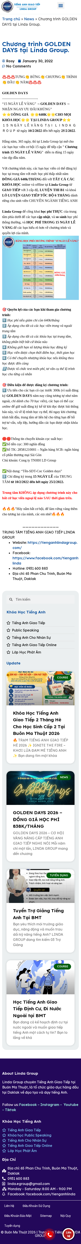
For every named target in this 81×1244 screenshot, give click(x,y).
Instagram (49, 1104)
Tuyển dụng (12, 1225)
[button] (60, 5)
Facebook (28, 1104)
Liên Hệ (9, 1206)
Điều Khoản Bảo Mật (18, 1215)
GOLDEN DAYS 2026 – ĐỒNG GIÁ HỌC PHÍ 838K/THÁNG (37, 819)
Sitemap (46, 1215)
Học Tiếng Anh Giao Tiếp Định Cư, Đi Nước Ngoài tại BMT (37, 1008)
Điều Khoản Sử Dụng (36, 1206)
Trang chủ (11, 19)
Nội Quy (65, 1215)
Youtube (71, 1104)
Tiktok (10, 1110)
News (29, 19)
